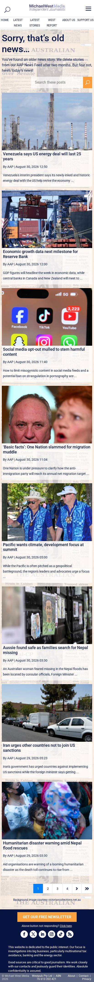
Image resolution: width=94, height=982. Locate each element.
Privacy (86, 979)
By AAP (8, 167)
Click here (66, 926)
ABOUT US (68, 20)
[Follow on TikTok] (60, 934)
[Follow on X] (33, 934)
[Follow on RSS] (69, 934)
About (72, 975)
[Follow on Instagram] (51, 934)
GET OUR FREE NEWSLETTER (47, 917)
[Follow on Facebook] (24, 934)
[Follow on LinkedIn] (42, 934)
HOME (5, 20)
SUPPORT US (85, 20)
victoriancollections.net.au (64, 899)
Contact (84, 975)
